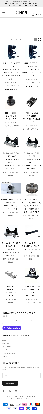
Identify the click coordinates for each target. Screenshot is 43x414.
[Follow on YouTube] (16, 391)
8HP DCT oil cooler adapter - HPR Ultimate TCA (31, 69)
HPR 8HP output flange (11, 116)
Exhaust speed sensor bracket (11, 291)
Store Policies (6, 350)
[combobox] (38, 14)
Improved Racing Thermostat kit (31, 117)
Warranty (5, 356)
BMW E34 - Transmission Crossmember (32, 248)
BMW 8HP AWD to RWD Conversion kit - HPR (11, 204)
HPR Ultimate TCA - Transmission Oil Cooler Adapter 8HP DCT (11, 71)
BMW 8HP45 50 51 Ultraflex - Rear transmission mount (32, 161)
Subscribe (10, 383)
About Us (5, 340)
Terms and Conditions (9, 353)
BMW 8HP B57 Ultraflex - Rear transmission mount (11, 249)
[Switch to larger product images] (35, 39)
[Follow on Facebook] (3, 391)
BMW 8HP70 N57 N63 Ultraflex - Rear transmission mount (11, 161)
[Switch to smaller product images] (39, 39)
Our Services (6, 343)
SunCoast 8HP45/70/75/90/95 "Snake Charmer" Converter (32, 205)
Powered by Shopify (21, 399)
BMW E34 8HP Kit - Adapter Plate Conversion (32, 291)
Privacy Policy (6, 346)
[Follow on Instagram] (10, 391)
